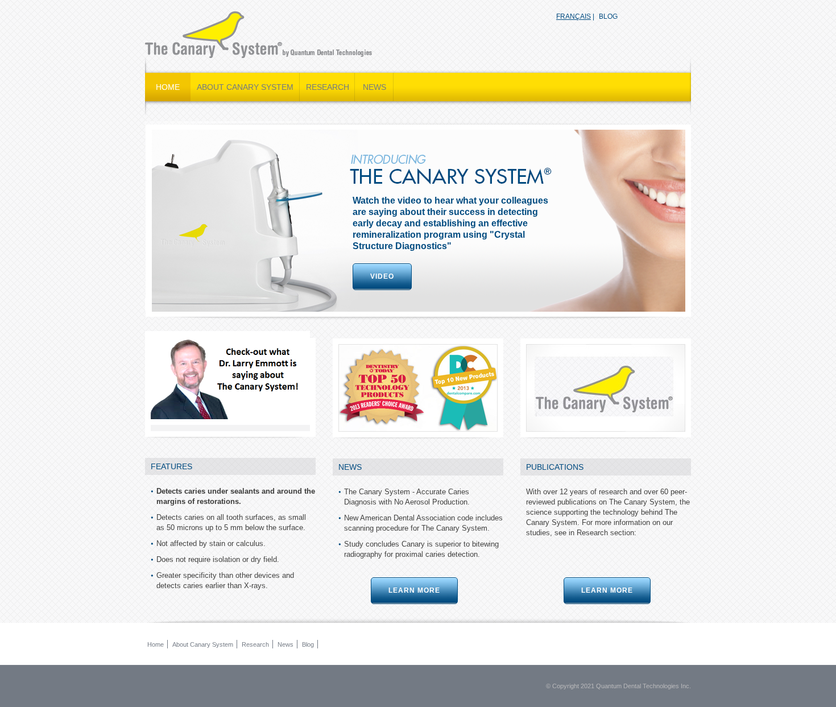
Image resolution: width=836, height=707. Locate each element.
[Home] (258, 34)
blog (608, 16)
